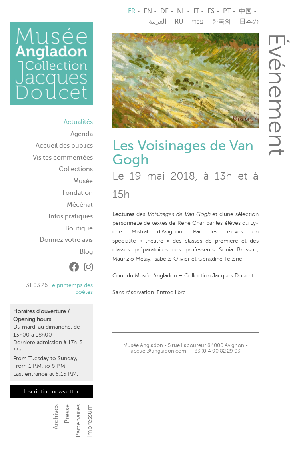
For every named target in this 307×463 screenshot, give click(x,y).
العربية (157, 21)
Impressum (89, 421)
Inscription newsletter (51, 392)
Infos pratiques (70, 216)
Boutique (79, 228)
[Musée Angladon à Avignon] (51, 67)
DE (164, 11)
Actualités (78, 122)
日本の (249, 21)
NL (181, 11)
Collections (76, 169)
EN (148, 11)
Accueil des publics (64, 145)
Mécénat (80, 204)
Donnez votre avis (66, 239)
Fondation (77, 192)
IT (196, 11)
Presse (67, 413)
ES (211, 11)
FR (131, 11)
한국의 (221, 21)
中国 (245, 11)
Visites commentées (63, 157)
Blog (86, 251)
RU (179, 21)
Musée (83, 181)
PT (227, 11)
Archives (56, 416)
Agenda (81, 134)
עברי (197, 21)
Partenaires (78, 420)
